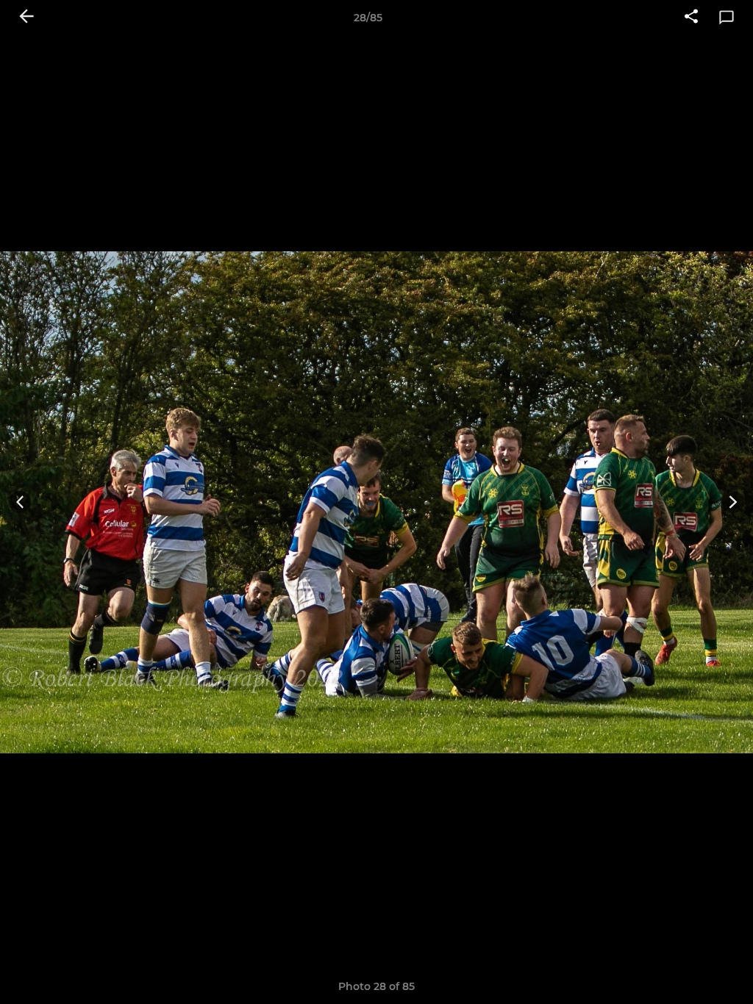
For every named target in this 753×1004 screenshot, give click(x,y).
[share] (691, 17)
